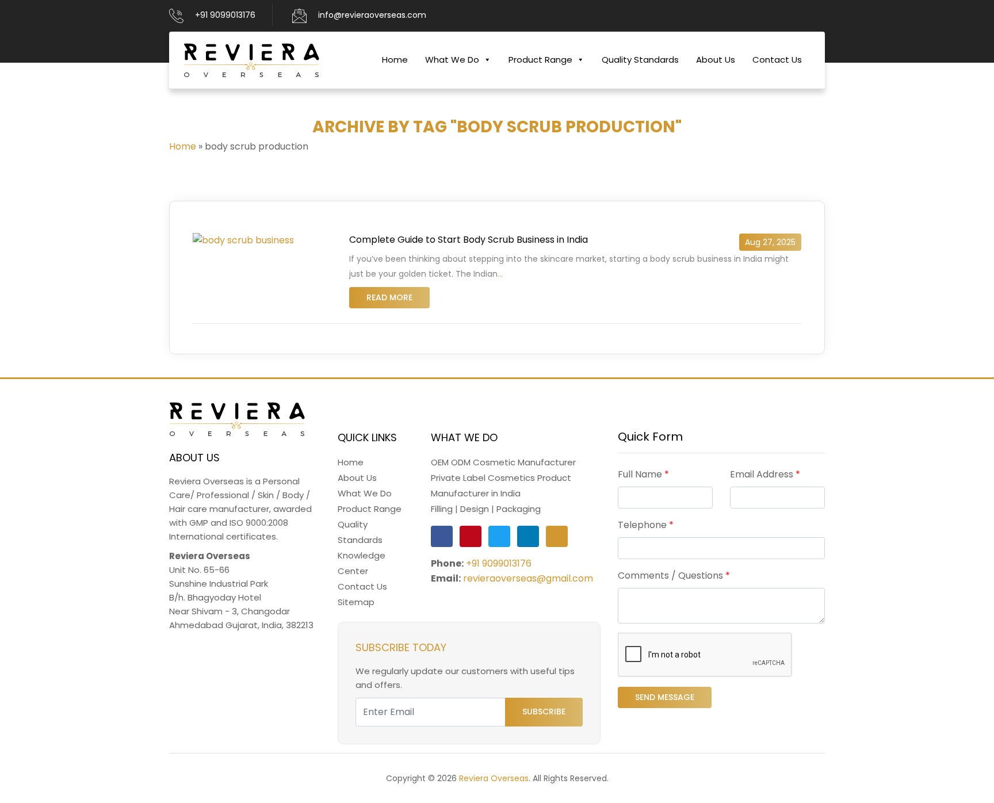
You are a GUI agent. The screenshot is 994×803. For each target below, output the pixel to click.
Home (395, 59)
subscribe (543, 711)
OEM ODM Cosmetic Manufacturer (503, 462)
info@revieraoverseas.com (372, 15)
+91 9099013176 (225, 15)
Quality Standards (640, 59)
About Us (715, 59)
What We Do (452, 59)
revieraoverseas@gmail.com (528, 578)
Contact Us (777, 59)
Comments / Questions (674, 575)
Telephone (646, 524)
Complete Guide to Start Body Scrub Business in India (468, 239)
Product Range (540, 59)
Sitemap (356, 602)
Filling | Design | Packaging (486, 509)
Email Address (765, 474)
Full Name (643, 474)
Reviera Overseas (494, 778)
